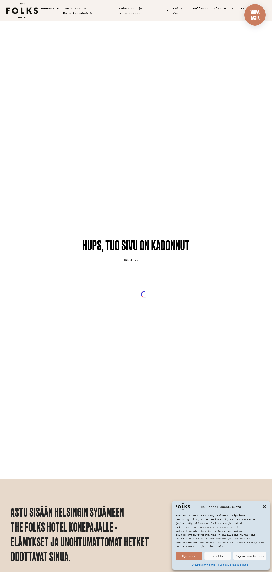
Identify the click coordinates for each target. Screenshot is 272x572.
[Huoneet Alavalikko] (58, 8)
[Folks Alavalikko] (225, 8)
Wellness (200, 8)
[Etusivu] (22, 10)
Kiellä (217, 555)
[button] (264, 507)
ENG (232, 8)
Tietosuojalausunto (233, 564)
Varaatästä (255, 15)
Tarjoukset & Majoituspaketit (77, 10)
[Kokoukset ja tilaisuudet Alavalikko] (168, 10)
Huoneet (48, 8)
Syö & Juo (178, 10)
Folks (216, 8)
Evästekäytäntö (203, 564)
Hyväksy (189, 555)
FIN (241, 8)
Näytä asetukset (249, 555)
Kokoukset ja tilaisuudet (130, 10)
